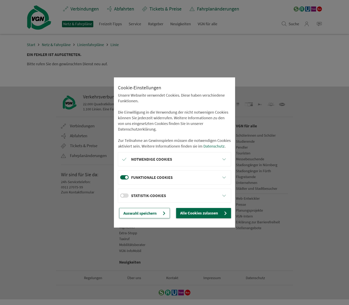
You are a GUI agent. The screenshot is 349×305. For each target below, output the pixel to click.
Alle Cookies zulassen (199, 212)
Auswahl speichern (140, 213)
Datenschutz (214, 146)
